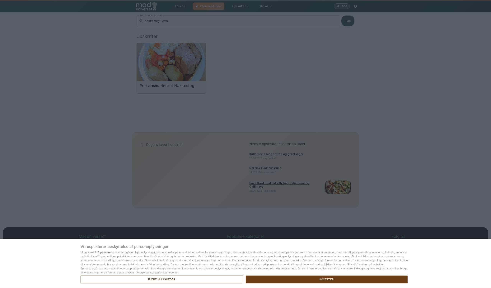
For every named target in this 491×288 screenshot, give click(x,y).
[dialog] (245, 263)
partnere (105, 252)
